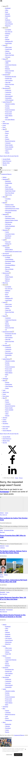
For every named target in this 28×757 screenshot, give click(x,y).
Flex (6, 200)
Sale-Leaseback (9, 80)
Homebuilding (8, 183)
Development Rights (10, 261)
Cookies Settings (9, 754)
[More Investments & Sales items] (13, 331)
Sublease (7, 51)
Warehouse (7, 228)
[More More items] (6, 129)
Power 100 (5, 428)
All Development (9, 100)
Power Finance (6, 426)
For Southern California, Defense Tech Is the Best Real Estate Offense (13, 552)
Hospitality (7, 16)
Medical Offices (9, 249)
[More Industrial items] (8, 214)
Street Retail (8, 212)
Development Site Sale (10, 76)
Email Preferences (7, 161)
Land (6, 18)
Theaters (7, 271)
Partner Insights (9, 145)
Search (16, 170)
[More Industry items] (7, 6)
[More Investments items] (9, 74)
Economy (7, 107)
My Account (11, 156)
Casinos (7, 232)
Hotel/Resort (8, 236)
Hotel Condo (8, 187)
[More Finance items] (7, 59)
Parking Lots (8, 243)
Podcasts (7, 152)
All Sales (7, 86)
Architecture (8, 90)
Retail (6, 12)
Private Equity (8, 113)
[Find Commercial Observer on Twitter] (12, 454)
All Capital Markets (10, 119)
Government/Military (10, 265)
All (6, 314)
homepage (4, 491)
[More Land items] (6, 240)
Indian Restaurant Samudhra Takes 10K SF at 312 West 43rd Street (13, 598)
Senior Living (8, 194)
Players (7, 133)
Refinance (7, 68)
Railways (7, 280)
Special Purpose (9, 23)
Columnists (8, 143)
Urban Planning (9, 386)
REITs (6, 117)
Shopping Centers (9, 204)
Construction (8, 92)
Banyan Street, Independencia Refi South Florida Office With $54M (13, 581)
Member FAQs (6, 163)
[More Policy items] (6, 380)
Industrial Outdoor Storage (11, 220)
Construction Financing (10, 64)
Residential (7, 8)
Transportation (8, 148)
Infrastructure (6, 273)
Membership (8, 724)
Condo (6, 185)
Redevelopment (9, 96)
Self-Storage (8, 224)
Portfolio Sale (8, 78)
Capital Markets (6, 102)
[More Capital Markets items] (11, 102)
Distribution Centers (10, 218)
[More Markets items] (7, 27)
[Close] (25, 749)
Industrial (7, 14)
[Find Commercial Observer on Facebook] (12, 464)
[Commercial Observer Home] (6, 3)
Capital (4, 689)
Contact (4, 419)
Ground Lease (8, 49)
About (4, 722)
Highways (7, 279)
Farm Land (7, 241)
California (2, 547)
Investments (5, 74)
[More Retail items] (6, 202)
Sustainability (8, 98)
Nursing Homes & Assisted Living (13, 251)
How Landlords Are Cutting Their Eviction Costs (13, 519)
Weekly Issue (6, 123)
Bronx (6, 37)
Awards (7, 131)
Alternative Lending (10, 104)
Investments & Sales (7, 331)
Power (4, 127)
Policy (6, 137)
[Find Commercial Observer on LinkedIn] (12, 474)
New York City (8, 31)
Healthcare (7, 20)
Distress (7, 66)
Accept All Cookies (18, 754)
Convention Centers (10, 234)
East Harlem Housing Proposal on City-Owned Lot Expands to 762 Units (13, 616)
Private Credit (8, 111)
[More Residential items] (9, 179)
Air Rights (7, 257)
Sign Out (16, 156)
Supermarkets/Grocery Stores (12, 208)
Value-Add (7, 82)
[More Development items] (10, 88)
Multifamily (8, 181)
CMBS (6, 62)
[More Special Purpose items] (11, 255)
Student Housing (9, 189)
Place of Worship (9, 269)
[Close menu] (1, 172)
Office (6, 10)
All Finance (8, 72)
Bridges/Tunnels (9, 277)
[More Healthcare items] (8, 245)
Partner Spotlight (9, 147)
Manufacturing (8, 222)
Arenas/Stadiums (9, 259)
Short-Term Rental (9, 193)
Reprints (5, 421)
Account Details (6, 159)
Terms (16, 478)
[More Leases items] (6, 45)
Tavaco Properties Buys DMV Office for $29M (13, 536)
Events (4, 125)
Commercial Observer (19, 735)
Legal (6, 135)
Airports (7, 275)
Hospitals (7, 247)
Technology (5, 378)
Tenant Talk (8, 53)
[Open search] (1, 168)
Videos (6, 150)
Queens (7, 35)
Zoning (7, 388)
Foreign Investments (10, 109)
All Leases (7, 57)
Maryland (2, 532)
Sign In (1, 156)
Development (6, 88)
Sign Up (6, 156)
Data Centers (8, 216)
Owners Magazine (7, 430)
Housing (7, 382)
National (7, 39)
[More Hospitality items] (8, 230)
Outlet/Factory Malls (10, 206)
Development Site (9, 669)
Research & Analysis (10, 141)
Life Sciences (8, 21)
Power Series (6, 396)
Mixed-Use (7, 25)
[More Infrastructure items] (10, 273)
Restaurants (8, 237)
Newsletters (5, 423)
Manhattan (7, 33)
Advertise (5, 417)
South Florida (8, 43)
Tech (4, 121)
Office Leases (8, 47)
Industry (5, 177)
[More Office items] (6, 197)
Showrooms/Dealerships (11, 210)
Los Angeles (8, 29)
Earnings (7, 105)
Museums (7, 267)
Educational (8, 263)
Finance (4, 59)
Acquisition (8, 61)
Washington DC (9, 41)
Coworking (7, 198)
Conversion (8, 94)
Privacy (21, 478)
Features (7, 139)
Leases (4, 45)
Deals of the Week (9, 55)
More (4, 129)
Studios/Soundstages (10, 226)
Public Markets (8, 115)
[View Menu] (1, 1)
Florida (1, 576)
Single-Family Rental (10, 191)
